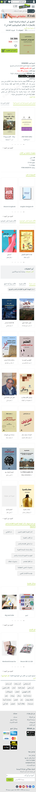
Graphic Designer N (26, 207)
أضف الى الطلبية (11, 50)
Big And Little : (9, 615)
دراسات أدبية (27, 696)
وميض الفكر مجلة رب (26, 397)
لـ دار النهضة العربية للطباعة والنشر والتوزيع (21, 289)
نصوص (13, 704)
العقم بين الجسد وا (26, 360)
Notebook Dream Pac (9, 662)
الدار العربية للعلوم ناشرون (25, 532)
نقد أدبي (5, 704)
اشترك (10, 779)
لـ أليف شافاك (27, 257)
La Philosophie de (26, 472)
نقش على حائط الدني (9, 397)
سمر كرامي (8, 326)
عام (22, 700)
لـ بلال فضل (9, 257)
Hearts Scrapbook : (9, 207)
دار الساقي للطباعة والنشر (25, 544)
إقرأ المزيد (32, 97)
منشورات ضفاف (12, 561)
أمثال (13, 688)
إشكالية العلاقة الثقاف (26, 137)
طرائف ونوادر (29, 700)
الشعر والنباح (9, 509)
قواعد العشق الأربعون (26, 254)
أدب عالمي (30, 688)
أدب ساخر (8, 684)
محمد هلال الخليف (26, 438)
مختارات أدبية (7, 700)
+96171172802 (30, 760)
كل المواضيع (5, 676)
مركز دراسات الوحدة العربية (24, 549)
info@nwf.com (30, 763)
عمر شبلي (8, 400)
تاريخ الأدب (9, 692)
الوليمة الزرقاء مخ (9, 472)
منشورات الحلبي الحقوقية (25, 567)
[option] (26, 125)
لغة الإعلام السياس (9, 323)
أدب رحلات (17, 684)
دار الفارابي (9, 532)
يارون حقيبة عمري (26, 323)
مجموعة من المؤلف (26, 400)
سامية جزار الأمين (29, 28)
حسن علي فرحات (26, 326)
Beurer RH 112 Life (27, 662)
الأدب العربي (6, 688)
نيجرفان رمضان (26, 512)
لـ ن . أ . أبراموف (9, 140)
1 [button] (23, 144)
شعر (6, 696)
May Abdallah (26, 475)
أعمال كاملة (21, 688)
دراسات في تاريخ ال (9, 435)
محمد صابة (8, 438)
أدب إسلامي (27, 684)
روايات (12, 696)
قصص (16, 700)
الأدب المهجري (26, 692)
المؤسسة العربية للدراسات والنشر (23, 555)
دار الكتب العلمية (27, 538)
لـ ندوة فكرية (27, 140)
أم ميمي (9, 254)
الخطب (17, 692)
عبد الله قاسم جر (26, 363)
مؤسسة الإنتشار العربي (26, 573)
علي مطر (9, 512)
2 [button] (20, 144)
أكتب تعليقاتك (29, 272)
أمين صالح (8, 475)
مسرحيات (30, 704)
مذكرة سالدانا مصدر (9, 360)
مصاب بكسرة (26, 509)
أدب (34, 678)
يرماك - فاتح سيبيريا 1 (9, 137)
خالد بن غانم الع (8, 363)
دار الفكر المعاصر (27, 561)
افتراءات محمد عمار (27, 435)
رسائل (19, 696)
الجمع (26, 615)
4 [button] (15, 144)
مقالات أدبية (21, 704)
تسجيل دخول (29, 2)
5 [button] (12, 144)
